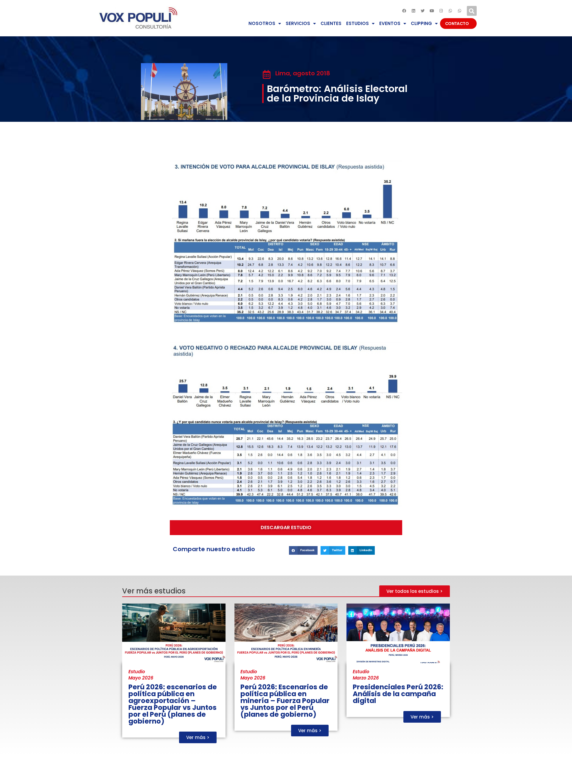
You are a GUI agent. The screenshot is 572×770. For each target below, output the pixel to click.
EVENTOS (389, 23)
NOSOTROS (261, 23)
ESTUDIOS (357, 23)
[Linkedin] (413, 11)
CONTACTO (457, 24)
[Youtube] (432, 11)
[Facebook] (404, 11)
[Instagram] (441, 11)
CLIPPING (421, 23)
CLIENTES (331, 23)
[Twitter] (423, 11)
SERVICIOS (298, 23)
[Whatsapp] (450, 11)
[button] (472, 11)
